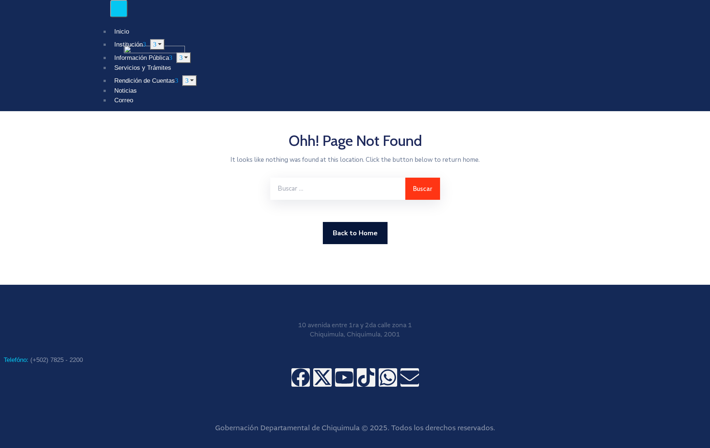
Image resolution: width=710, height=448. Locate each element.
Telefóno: (43, 359)
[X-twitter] (322, 377)
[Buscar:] (337, 189)
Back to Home (355, 233)
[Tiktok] (366, 377)
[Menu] (183, 57)
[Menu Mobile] (119, 8)
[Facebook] (300, 377)
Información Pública (141, 57)
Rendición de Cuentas (144, 80)
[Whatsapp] (388, 377)
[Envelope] (409, 377)
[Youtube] (344, 377)
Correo (123, 100)
